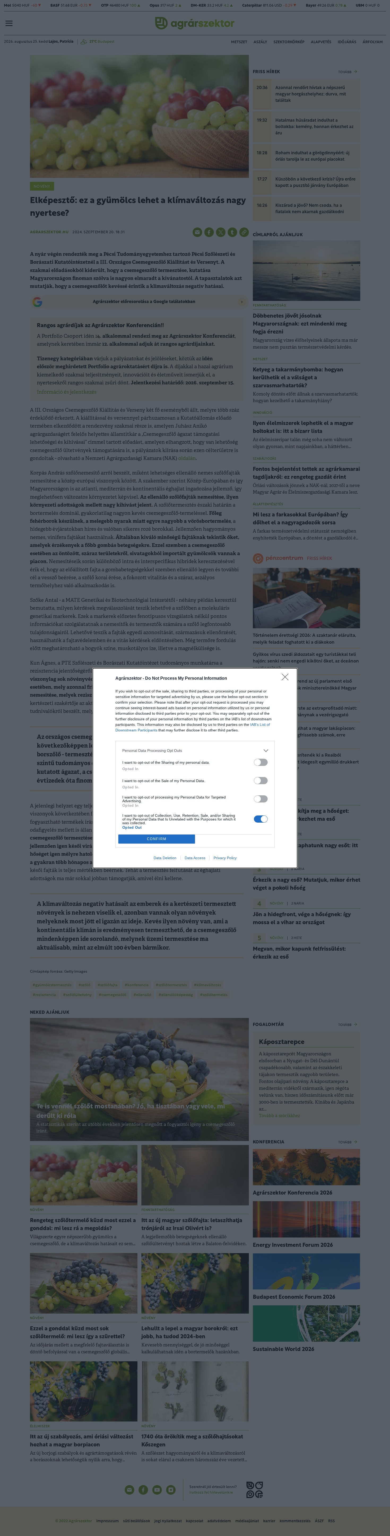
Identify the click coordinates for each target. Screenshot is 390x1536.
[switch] (261, 762)
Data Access (195, 858)
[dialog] (195, 768)
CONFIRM (157, 839)
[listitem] (195, 750)
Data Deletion (165, 858)
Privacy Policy (225, 858)
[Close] (287, 679)
